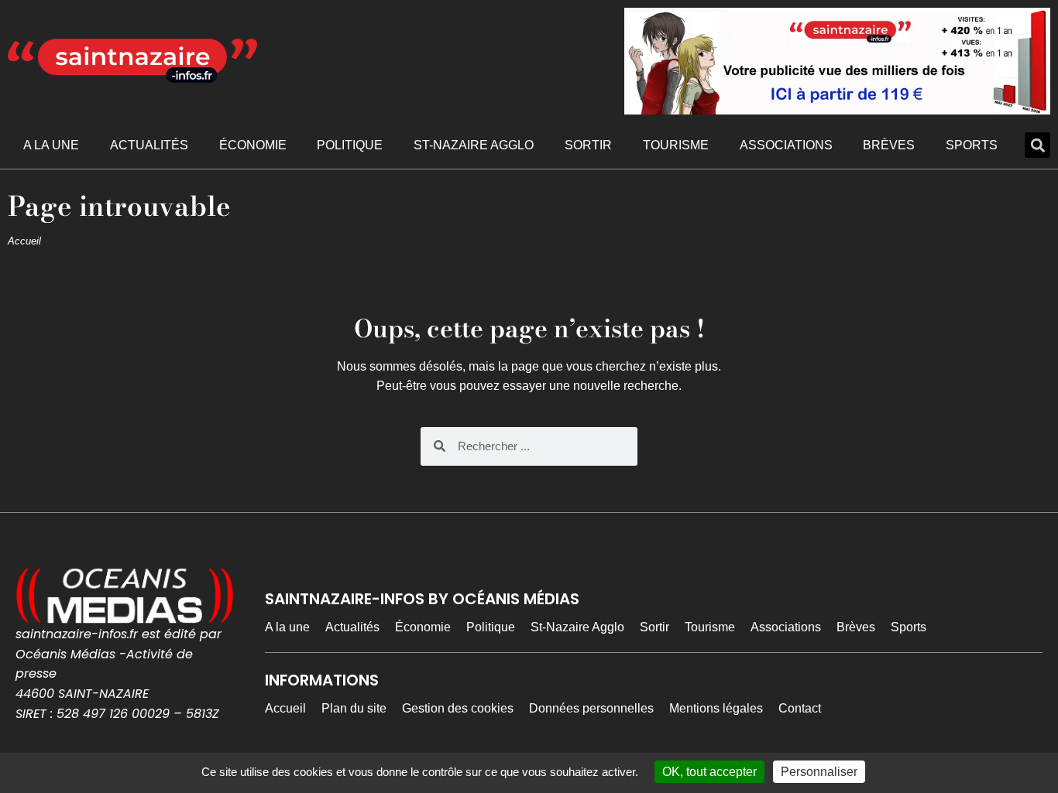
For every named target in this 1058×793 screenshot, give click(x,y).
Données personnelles (591, 708)
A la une (51, 145)
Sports (972, 145)
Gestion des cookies (458, 708)
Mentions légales (716, 708)
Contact (799, 708)
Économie (253, 145)
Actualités (149, 145)
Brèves (889, 145)
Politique (350, 145)
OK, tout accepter (709, 771)
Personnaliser (819, 771)
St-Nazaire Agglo (474, 145)
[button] (1037, 145)
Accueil (24, 241)
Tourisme (676, 145)
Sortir (588, 145)
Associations (786, 145)
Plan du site (353, 708)
